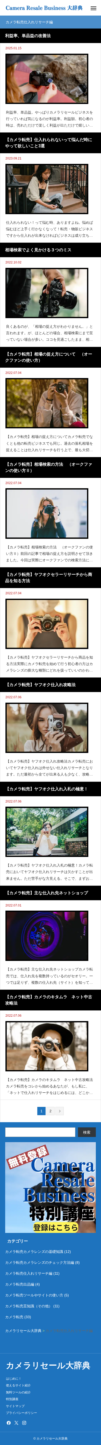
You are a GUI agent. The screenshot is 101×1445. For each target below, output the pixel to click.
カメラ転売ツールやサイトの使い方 (34, 1295)
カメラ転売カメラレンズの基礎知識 (34, 1251)
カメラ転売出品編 (19, 1284)
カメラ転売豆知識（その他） (28, 1306)
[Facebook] (8, 1422)
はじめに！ (13, 1378)
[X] (16, 1422)
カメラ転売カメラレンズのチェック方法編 (39, 1262)
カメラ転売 (14, 1317)
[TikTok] (31, 1422)
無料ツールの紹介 (18, 1392)
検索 (86, 1132)
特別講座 (12, 1399)
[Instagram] (24, 1422)
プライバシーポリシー (21, 1413)
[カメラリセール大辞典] (44, 7)
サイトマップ (15, 1406)
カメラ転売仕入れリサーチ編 (28, 1273)
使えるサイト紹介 (18, 1385)
